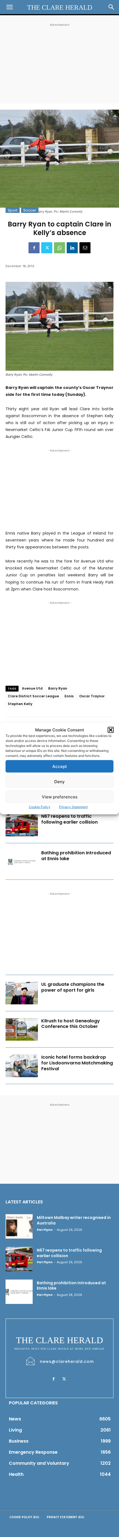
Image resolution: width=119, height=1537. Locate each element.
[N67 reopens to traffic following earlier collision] (22, 825)
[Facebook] (34, 247)
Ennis (69, 696)
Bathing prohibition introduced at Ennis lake (76, 856)
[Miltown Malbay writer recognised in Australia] (19, 1226)
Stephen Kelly (20, 704)
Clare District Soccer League (33, 696)
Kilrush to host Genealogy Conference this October (70, 1024)
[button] (110, 730)
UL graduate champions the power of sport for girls (72, 987)
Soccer (29, 210)
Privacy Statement (73, 807)
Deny (59, 781)
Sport (12, 210)
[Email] (84, 247)
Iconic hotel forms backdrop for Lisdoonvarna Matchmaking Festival (77, 1063)
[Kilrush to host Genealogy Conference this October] (22, 1029)
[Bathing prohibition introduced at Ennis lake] (22, 861)
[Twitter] (46, 247)
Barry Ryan (57, 688)
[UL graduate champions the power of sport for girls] (22, 993)
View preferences (59, 796)
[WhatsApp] (59, 247)
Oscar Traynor (92, 696)
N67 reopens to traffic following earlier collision (69, 819)
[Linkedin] (72, 247)
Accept (59, 766)
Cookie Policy (39, 807)
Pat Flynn (45, 1229)
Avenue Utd (32, 688)
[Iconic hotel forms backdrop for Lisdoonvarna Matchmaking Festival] (22, 1065)
